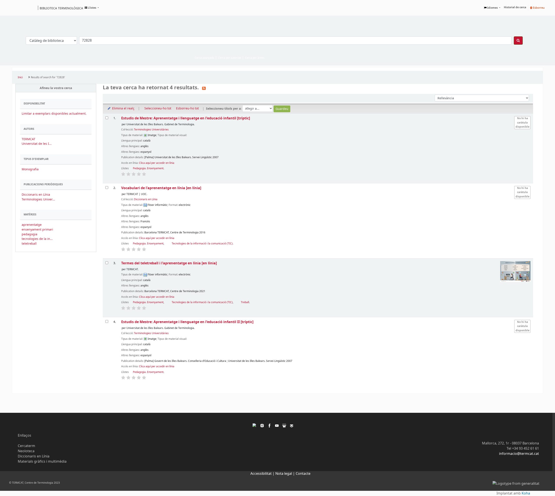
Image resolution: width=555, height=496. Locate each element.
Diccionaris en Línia (36, 194)
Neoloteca (26, 451)
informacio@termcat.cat (519, 453)
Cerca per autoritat (229, 58)
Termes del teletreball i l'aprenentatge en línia (169, 263)
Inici (20, 77)
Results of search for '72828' (48, 77)
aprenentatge (32, 225)
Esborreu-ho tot (187, 108)
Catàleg (17, 7)
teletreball (29, 243)
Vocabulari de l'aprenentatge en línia (161, 188)
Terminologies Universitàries (151, 130)
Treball (245, 302)
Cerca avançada (204, 58)
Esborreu (538, 8)
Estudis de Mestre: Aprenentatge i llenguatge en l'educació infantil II (187, 322)
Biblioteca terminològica (61, 8)
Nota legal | (285, 473)
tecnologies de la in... (37, 239)
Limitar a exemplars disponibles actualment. (54, 113)
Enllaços (24, 435)
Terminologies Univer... (38, 199)
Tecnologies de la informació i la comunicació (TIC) (202, 244)
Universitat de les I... (37, 143)
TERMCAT (28, 139)
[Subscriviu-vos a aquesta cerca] (204, 88)
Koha (526, 493)
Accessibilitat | (262, 473)
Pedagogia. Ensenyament (148, 168)
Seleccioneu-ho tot (157, 108)
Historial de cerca (515, 7)
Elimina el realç (122, 108)
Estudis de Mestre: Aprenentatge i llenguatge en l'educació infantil (185, 118)
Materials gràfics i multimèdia (42, 461)
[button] (92, 7)
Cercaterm (26, 446)
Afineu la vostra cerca (56, 88)
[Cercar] (518, 40)
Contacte (303, 473)
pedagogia (29, 234)
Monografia (30, 169)
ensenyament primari (37, 229)
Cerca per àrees (254, 58)
